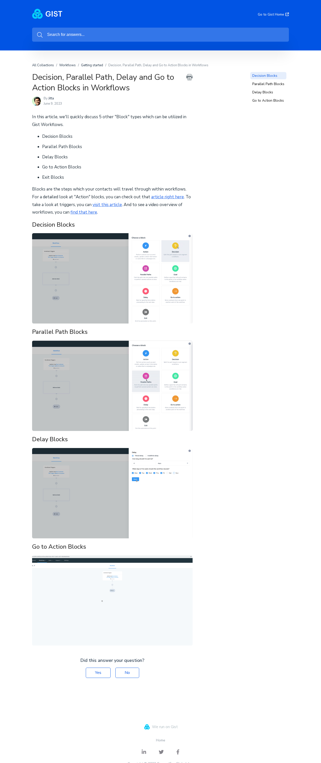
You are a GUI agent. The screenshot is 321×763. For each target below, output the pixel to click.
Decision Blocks (264, 75)
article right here (167, 197)
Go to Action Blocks (268, 100)
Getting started (92, 65)
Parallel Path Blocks (268, 84)
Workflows (67, 65)
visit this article (107, 205)
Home (160, 740)
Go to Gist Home (271, 14)
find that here (83, 212)
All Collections (43, 65)
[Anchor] (79, 224)
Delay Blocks (262, 92)
